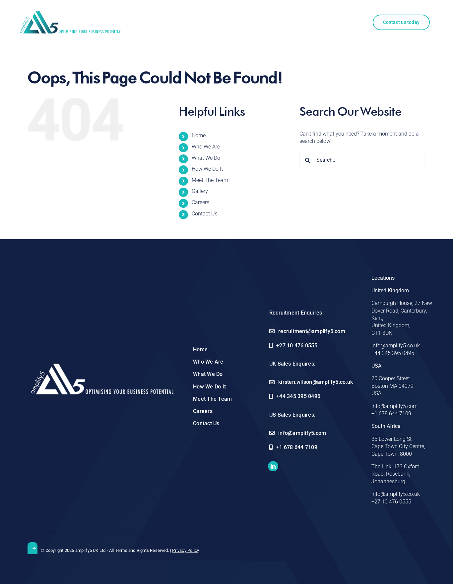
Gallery (200, 191)
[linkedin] (273, 466)
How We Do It (207, 169)
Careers (200, 202)
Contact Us (205, 213)
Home (199, 135)
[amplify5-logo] (71, 14)
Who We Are (206, 147)
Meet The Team (210, 180)
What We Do (206, 158)
